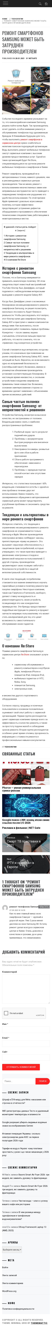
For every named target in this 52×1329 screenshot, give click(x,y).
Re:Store (25, 654)
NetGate (33, 58)
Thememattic (39, 1323)
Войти (5, 1267)
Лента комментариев (12, 1283)
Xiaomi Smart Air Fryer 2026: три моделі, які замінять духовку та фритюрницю (25, 1189)
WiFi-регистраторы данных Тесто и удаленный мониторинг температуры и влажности (25, 1113)
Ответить (44, 907)
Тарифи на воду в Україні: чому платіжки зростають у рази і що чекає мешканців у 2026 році (25, 1152)
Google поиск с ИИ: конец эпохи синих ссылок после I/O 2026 (25, 821)
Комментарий (9, 972)
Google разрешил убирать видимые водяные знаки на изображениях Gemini (24, 1124)
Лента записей (9, 1275)
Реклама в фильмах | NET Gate (21, 827)
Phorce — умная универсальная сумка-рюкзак (21, 789)
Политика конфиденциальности (18, 1309)
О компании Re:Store (15, 259)
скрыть (21, 230)
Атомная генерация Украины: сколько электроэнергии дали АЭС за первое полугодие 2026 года (21, 1137)
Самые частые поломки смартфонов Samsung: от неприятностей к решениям (17, 246)
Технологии (10, 747)
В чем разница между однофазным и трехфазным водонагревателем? (21, 1215)
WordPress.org (9, 1291)
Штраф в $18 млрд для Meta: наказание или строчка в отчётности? (24, 1101)
